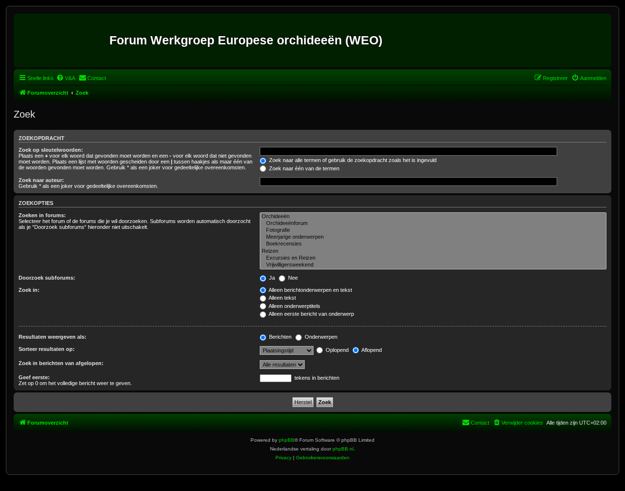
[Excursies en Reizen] (433, 258)
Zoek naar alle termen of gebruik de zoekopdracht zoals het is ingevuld (352, 160)
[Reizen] (433, 251)
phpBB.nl (343, 448)
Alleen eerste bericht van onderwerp (311, 314)
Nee (292, 278)
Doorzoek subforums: (47, 278)
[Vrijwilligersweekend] (433, 265)
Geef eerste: (34, 377)
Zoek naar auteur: (41, 180)
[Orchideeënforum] (433, 223)
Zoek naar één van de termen (303, 168)
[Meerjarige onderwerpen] (433, 237)
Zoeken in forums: (42, 215)
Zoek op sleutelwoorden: (51, 150)
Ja (271, 278)
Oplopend (336, 350)
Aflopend (371, 350)
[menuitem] (65, 78)
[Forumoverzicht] (62, 40)
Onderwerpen (320, 337)
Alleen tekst (282, 298)
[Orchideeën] (433, 216)
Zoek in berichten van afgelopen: (61, 363)
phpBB (286, 440)
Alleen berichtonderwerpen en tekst (310, 290)
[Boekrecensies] (433, 244)
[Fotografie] (433, 230)
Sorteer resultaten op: (47, 349)
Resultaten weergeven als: (52, 337)
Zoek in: (29, 290)
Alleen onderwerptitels (294, 306)
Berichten (280, 337)
